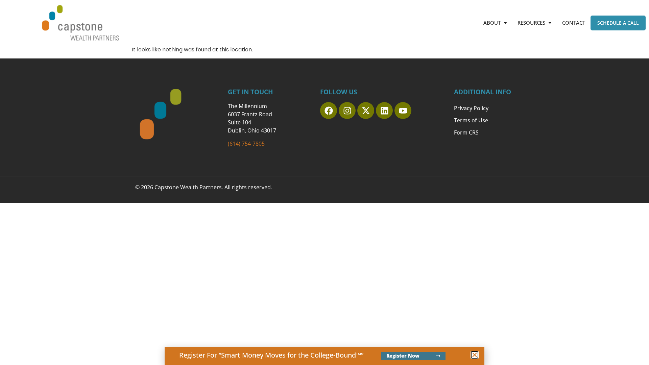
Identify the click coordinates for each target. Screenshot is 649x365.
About (492, 22)
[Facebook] (328, 110)
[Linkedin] (384, 110)
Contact (573, 22)
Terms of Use (471, 120)
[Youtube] (402, 110)
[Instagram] (347, 110)
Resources (531, 22)
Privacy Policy (471, 108)
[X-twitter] (365, 110)
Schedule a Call (618, 23)
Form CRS (466, 132)
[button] (495, 22)
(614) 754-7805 (246, 143)
